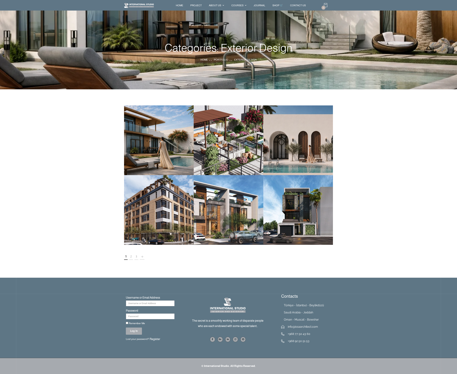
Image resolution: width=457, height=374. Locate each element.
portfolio (221, 59)
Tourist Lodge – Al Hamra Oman (159, 136)
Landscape (228, 144)
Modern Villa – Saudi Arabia (228, 206)
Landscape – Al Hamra (228, 136)
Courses (237, 5)
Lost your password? (137, 339)
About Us (215, 5)
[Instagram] (235, 339)
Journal (259, 5)
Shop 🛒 (277, 5)
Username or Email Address (143, 297)
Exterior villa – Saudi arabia (298, 206)
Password (132, 310)
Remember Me (136, 323)
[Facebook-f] (212, 339)
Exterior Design (159, 144)
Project (196, 5)
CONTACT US (298, 5)
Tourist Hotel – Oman (298, 136)
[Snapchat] (243, 339)
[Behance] (220, 339)
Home (179, 5)
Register (155, 339)
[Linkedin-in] (227, 339)
